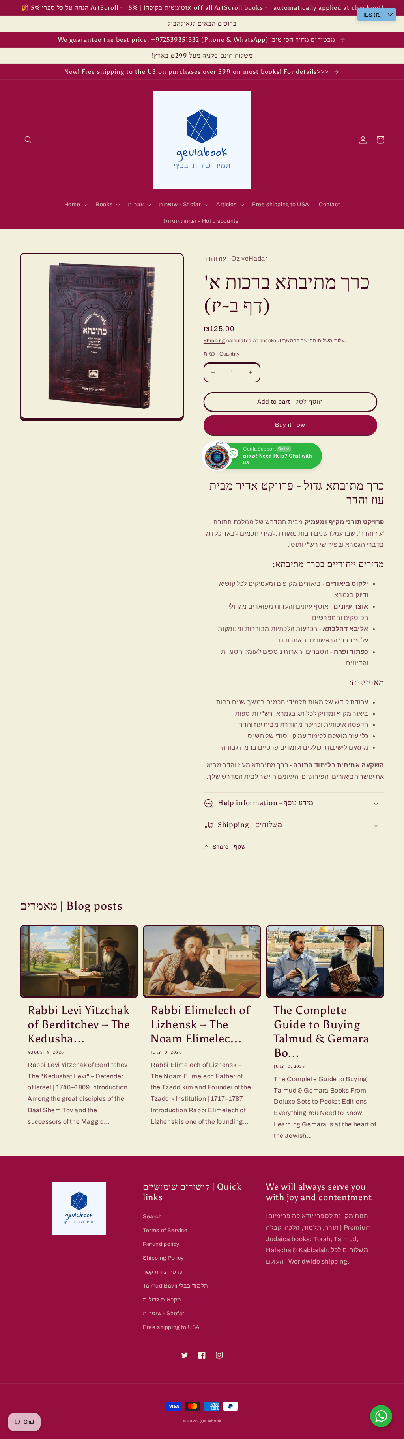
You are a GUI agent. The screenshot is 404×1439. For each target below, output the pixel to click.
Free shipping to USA (171, 1327)
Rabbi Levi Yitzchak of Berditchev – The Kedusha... (79, 1024)
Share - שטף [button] (229, 847)
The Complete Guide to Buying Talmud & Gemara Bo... (321, 1031)
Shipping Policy (163, 1258)
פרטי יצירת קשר (163, 1272)
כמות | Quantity (222, 354)
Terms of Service (165, 1230)
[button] (28, 140)
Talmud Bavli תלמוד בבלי (175, 1286)
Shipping (214, 340)
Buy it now (290, 425)
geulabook (210, 1421)
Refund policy (161, 1244)
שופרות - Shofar (164, 1313)
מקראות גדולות (162, 1300)
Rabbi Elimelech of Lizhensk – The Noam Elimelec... (200, 1024)
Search (152, 1216)
